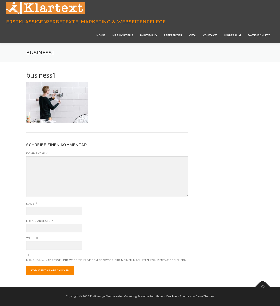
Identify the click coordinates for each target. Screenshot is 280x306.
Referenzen (173, 35)
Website (32, 238)
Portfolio (148, 35)
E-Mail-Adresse (39, 221)
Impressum (232, 35)
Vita (192, 35)
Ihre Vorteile (122, 35)
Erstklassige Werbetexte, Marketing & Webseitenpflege (86, 21)
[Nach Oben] (262, 287)
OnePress (172, 296)
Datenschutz (259, 35)
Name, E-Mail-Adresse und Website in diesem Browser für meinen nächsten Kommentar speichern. (106, 260)
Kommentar (37, 153)
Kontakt (210, 35)
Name (31, 203)
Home (101, 35)
